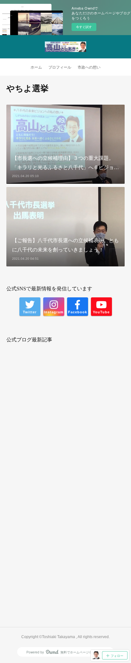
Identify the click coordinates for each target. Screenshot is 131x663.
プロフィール (59, 67)
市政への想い (89, 67)
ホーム (36, 67)
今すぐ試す (84, 27)
